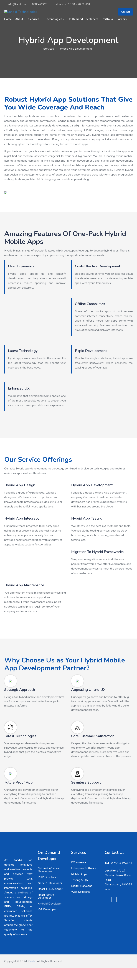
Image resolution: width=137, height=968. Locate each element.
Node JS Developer (50, 883)
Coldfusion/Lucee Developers (48, 870)
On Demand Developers (83, 19)
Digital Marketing (81, 886)
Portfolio (107, 19)
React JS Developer (50, 889)
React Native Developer (46, 896)
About (19, 19)
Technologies (53, 19)
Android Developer (50, 904)
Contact (125, 12)
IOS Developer (47, 909)
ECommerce (78, 862)
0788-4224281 (118, 863)
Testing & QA (79, 880)
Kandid (32, 961)
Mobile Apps (79, 874)
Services (34, 19)
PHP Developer (48, 877)
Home (8, 19)
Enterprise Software (83, 868)
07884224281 (40, 4)
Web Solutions (80, 892)
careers (121, 19)
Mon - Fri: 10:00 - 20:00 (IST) (73, 4)
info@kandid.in (17, 4)
